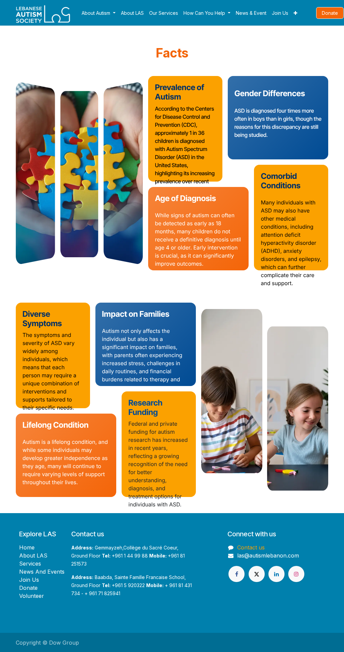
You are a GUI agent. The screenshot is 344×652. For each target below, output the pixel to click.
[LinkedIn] (276, 574)
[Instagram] (296, 574)
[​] (308, 12)
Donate (330, 13)
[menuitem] (98, 13)
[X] (257, 574)
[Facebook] (236, 574)
